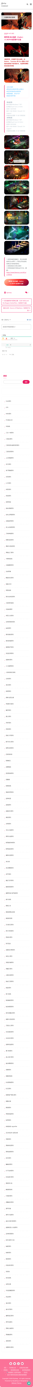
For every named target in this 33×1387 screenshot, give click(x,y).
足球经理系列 (10, 1234)
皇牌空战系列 (10, 1044)
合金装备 (8, 571)
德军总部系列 (10, 748)
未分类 (8, 861)
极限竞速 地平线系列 (12, 893)
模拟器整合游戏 (10, 912)
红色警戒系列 (10, 1082)
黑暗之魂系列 (10, 1328)
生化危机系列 (10, 1032)
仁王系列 (8, 483)
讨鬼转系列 (9, 1196)
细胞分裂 (8, 1101)
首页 (5, 1367)
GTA (7, 407)
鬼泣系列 (8, 1303)
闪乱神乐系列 (10, 1265)
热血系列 (8, 988)
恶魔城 (8, 779)
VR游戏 (8, 426)
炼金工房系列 (10, 981)
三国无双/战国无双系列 (12, 445)
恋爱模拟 (8, 767)
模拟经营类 (9, 918)
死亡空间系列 (10, 931)
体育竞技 (8, 502)
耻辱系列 (8, 1120)
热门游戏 (8, 994)
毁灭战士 (8, 943)
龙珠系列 (8, 1341)
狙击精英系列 (10, 1006)
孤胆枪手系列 (10, 647)
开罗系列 (8, 723)
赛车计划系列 (10, 1215)
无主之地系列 (10, 830)
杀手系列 (8, 874)
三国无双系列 (10, 451)
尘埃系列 (8, 678)
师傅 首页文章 (10, 697)
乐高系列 (8, 477)
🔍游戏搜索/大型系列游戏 (14, 1372)
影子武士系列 (10, 742)
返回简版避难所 (26, 1370)
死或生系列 (9, 937)
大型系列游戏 (10, 603)
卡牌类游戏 (9, 559)
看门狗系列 (9, 1051)
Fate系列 (8, 401)
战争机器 (8, 798)
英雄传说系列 (10, 1145)
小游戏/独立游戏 (10, 672)
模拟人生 (8, 905)
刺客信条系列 (10, 540)
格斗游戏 (8, 899)
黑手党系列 (9, 1322)
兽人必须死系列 (10, 527)
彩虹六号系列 (10, 735)
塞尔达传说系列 (10, 596)
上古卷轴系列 (10, 458)
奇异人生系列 (10, 615)
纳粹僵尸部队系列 (11, 1095)
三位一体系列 (10, 432)
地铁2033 (8, 584)
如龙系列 (8, 628)
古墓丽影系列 (10, 565)
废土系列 (8, 716)
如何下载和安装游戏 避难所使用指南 (17, 1374)
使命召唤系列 (10, 508)
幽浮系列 (8, 710)
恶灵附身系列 (10, 773)
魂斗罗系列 (9, 1309)
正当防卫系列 (10, 924)
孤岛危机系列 (10, 634)
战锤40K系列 (9, 811)
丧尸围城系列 (10, 470)
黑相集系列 (9, 1334)
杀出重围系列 (10, 868)
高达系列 (8, 1297)
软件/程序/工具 (10, 1240)
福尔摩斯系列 (10, 1063)
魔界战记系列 (10, 1315)
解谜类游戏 (9, 1189)
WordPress (15, 1380)
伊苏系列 (8, 489)
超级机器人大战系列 (11, 1227)
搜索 (5, 376)
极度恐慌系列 (10, 887)
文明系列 (8, 824)
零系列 (8, 1271)
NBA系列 (8, 414)
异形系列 (8, 729)
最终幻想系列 (10, 855)
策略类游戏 (9, 1076)
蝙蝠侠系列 (9, 1164)
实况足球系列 (10, 653)
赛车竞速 (8, 1208)
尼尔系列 (8, 685)
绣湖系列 (8, 1107)
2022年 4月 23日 (9, 33)
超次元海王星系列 (11, 1221)
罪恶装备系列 (10, 1114)
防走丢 (25, 1372)
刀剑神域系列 (10, 533)
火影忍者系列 (10, 975)
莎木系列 (8, 1158)
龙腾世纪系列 (10, 1347)
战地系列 (8, 805)
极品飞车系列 (10, 880)
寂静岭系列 (9, 659)
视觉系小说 (9, 1183)
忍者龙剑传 (9, 754)
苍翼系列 (8, 1139)
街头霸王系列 (10, 1177)
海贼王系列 (9, 969)
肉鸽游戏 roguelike (11, 1126)
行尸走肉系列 (10, 1170)
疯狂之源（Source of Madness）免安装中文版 (16, 309)
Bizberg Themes (16, 1383)
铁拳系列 (8, 1252)
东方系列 (8, 464)
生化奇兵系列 (10, 1038)
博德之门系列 (10, 552)
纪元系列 (8, 1088)
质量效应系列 (10, 1202)
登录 (29, 320)
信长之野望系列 (10, 514)
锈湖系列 (8, 1259)
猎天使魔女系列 (10, 1013)
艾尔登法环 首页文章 (12, 1133)
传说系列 (8, 496)
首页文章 (8, 1284)
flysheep (9, 292)
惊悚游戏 (8, 786)
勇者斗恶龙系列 (10, 546)
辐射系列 (8, 1246)
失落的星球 (9, 609)
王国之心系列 (10, 1025)
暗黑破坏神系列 (10, 842)
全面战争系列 (10, 521)
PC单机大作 (9, 420)
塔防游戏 (8, 590)
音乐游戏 (8, 1278)
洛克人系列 (9, 956)
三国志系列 (9, 439)
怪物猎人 (8, 760)
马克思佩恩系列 (10, 1290)
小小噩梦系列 (10, 666)
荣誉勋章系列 (10, 1151)
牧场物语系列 (10, 1000)
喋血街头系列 (10, 578)
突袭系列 (8, 1070)
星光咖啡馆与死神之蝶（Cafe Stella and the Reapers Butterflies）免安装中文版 (16, 302)
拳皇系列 (8, 817)
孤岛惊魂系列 (10, 641)
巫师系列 (8, 691)
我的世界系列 (10, 792)
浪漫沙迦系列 (10, 962)
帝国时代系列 (10, 704)
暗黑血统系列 (10, 849)
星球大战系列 (10, 836)
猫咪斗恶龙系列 (10, 1019)
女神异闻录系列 (10, 622)
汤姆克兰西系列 (10, 950)
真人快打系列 (10, 1057)
